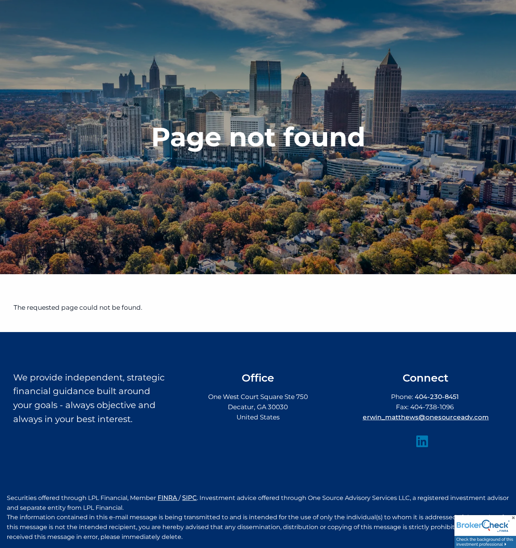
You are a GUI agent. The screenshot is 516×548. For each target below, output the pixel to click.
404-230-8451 (437, 397)
